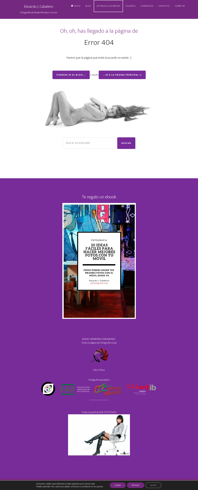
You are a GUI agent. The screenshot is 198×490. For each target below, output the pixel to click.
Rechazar (136, 485)
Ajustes (153, 485)
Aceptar (117, 485)
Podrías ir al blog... (71, 75)
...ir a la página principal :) (122, 75)
